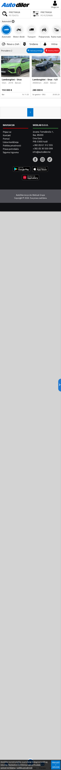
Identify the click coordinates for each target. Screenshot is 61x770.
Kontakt (7, 135)
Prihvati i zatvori (56, 765)
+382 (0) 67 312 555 (43, 145)
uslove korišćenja (8, 767)
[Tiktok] (49, 160)
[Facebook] (35, 160)
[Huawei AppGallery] (30, 178)
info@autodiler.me (42, 152)
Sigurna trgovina (11, 152)
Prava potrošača (11, 149)
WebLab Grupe (38, 195)
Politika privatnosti (12, 145)
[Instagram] (42, 160)
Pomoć (6, 138)
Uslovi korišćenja (10, 142)
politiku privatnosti (24, 767)
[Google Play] (21, 169)
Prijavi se (7, 132)
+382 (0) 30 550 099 (43, 148)
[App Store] (40, 169)
